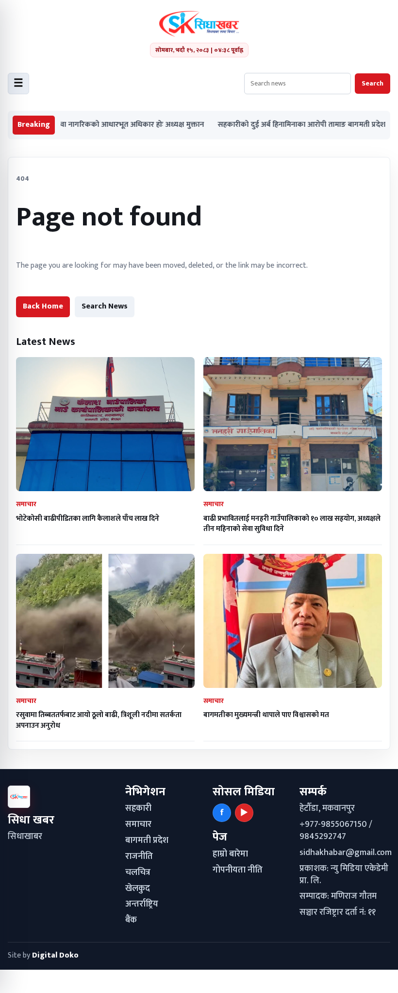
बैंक (131, 920)
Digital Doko (55, 955)
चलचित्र (137, 872)
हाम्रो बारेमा (230, 854)
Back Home (43, 306)
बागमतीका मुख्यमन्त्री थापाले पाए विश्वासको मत (266, 715)
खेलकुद (137, 888)
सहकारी (138, 808)
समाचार (138, 824)
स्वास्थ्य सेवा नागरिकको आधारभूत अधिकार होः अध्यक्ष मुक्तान (91, 125)
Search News (105, 306)
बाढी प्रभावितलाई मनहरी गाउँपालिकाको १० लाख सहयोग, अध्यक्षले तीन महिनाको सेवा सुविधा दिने (292, 524)
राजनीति (139, 856)
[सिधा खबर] (199, 24)
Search (372, 83)
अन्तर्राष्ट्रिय (141, 904)
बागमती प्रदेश (146, 840)
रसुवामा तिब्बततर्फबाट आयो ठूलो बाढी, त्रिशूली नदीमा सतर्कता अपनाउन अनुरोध (99, 720)
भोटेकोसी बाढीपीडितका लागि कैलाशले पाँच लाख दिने (87, 519)
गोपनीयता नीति (238, 870)
